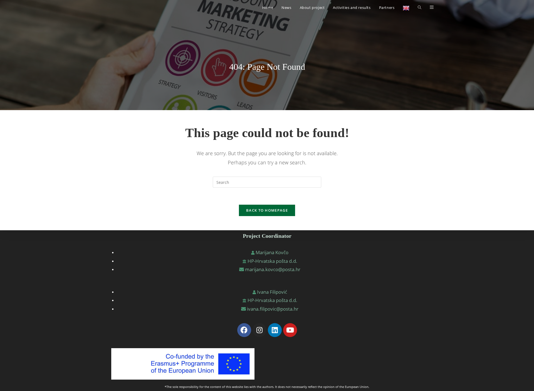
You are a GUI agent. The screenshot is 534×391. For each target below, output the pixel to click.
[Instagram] (259, 330)
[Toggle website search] (420, 7)
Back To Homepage (267, 210)
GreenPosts (124, 7)
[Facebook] (244, 330)
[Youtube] (290, 330)
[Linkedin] (275, 330)
